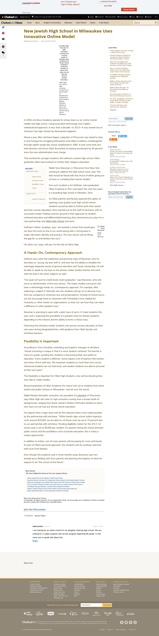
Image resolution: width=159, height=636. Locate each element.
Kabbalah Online (59, 594)
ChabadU (62, 613)
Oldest (43, 516)
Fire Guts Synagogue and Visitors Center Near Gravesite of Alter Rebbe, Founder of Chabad (121, 100)
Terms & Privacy (121, 629)
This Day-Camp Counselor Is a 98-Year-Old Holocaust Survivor (120, 95)
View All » (113, 110)
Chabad (57, 621)
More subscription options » (117, 125)
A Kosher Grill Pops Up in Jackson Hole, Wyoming (118, 106)
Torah (79, 623)
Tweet (114, 136)
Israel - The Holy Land (61, 596)
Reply (35, 541)
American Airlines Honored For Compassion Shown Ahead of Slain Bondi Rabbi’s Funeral (56, 480)
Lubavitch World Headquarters (98, 621)
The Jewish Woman (60, 586)
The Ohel (116, 588)
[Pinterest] (130, 622)
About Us (110, 629)
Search (76, 592)
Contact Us (132, 629)
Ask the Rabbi (111, 17)
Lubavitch (81, 395)
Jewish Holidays (101, 584)
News (37, 23)
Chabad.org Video (59, 584)
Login (92, 17)
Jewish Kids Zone (59, 592)
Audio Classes (74, 613)
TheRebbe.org (58, 598)
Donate (140, 17)
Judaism (84, 623)
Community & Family (36, 590)
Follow (124, 136)
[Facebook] (121, 622)
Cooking (96, 613)
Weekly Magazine (35, 592)
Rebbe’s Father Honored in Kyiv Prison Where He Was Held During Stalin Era (52, 489)
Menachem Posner (32, 41)
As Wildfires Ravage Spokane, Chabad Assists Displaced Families (48, 486)
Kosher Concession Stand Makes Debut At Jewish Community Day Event (121, 153)
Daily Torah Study (80, 588)
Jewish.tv (51, 613)
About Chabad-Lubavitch (121, 584)
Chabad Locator (118, 592)
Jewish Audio (100, 596)
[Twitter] (126, 622)
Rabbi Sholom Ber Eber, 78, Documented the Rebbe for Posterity (48, 491)
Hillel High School (55, 221)
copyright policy (55, 502)
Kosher (98, 590)
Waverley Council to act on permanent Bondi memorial (119, 170)
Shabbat (99, 588)
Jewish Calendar (79, 586)
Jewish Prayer (100, 594)
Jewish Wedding (101, 586)
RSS (114, 139)
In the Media (104, 23)
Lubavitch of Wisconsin (38, 199)
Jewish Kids (131, 613)
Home (29, 23)
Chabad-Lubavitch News (121, 590)
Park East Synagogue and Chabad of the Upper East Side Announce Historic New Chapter (56, 482)
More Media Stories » (117, 185)
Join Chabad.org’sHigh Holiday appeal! (70, 3)
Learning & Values (36, 586)
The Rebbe (116, 586)
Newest (38, 516)
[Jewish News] (11, 23)
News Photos (81, 23)
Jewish (92, 623)
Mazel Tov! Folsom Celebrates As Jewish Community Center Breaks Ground (121, 179)
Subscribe (77, 590)
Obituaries (68, 23)
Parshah (99, 592)
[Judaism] (10, 17)
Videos (92, 23)
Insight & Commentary (52, 23)
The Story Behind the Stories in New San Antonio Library (46, 473)
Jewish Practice (35, 584)
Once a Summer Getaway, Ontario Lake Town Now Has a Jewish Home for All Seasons (55, 484)
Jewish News (58, 588)
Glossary (77, 594)
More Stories (30, 471)
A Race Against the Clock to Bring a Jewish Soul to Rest (45, 478)
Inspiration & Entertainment (38, 588)
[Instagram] (135, 622)
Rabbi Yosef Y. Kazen (65, 623)
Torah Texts (108, 613)
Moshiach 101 (58, 590)
